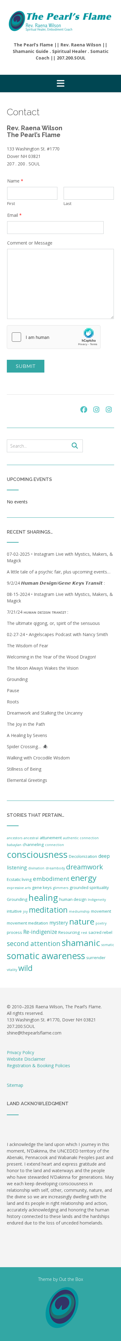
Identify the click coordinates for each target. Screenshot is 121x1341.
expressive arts (19, 888)
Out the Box (71, 1279)
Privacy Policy (20, 1052)
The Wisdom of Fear (27, 646)
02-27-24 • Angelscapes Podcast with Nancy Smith (57, 634)
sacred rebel (100, 932)
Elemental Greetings (27, 780)
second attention (33, 943)
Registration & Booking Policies (38, 1065)
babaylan (14, 845)
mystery (58, 922)
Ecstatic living (19, 879)
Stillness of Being (24, 769)
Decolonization (83, 856)
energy (83, 877)
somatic (107, 945)
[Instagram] (96, 409)
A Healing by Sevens (27, 735)
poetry (101, 923)
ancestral (31, 838)
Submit (25, 366)
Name (15, 181)
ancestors (14, 838)
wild (25, 968)
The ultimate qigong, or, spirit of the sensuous (53, 623)
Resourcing (69, 932)
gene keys (42, 887)
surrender (95, 957)
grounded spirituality (89, 887)
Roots (13, 702)
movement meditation (27, 923)
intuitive (14, 911)
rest (84, 932)
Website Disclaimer (26, 1059)
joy (25, 911)
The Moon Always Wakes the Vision (42, 668)
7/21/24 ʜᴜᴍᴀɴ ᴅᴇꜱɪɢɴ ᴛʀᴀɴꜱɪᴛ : (38, 612)
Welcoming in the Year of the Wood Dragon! (51, 657)
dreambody (55, 868)
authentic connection (81, 838)
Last (67, 203)
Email (14, 215)
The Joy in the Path (26, 724)
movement (101, 911)
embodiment (51, 879)
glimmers (60, 888)
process (14, 932)
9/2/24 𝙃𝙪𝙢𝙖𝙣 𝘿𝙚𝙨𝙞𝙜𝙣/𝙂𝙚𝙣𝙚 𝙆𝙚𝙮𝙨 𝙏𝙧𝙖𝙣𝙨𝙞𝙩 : (56, 583)
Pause (13, 690)
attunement (51, 837)
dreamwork (84, 867)
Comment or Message (29, 243)
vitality (12, 970)
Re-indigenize (40, 931)
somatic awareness (46, 956)
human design (73, 899)
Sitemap (15, 1085)
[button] (60, 83)
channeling (33, 844)
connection (54, 845)
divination (36, 868)
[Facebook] (83, 409)
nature (81, 921)
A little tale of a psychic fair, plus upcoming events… (58, 572)
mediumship (79, 911)
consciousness (37, 854)
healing (43, 897)
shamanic (81, 943)
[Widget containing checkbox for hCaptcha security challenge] (54, 337)
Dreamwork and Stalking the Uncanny (45, 713)
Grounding (17, 679)
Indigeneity (97, 899)
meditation (48, 910)
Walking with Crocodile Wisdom (38, 758)
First (11, 203)
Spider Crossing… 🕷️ (27, 746)
